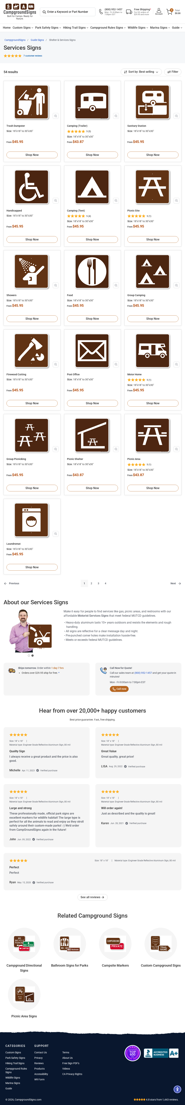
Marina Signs (158, 27)
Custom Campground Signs (161, 965)
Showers (11, 295)
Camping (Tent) (76, 210)
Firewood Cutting (16, 374)
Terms (65, 1052)
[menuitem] (7, 28)
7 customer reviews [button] (32, 56)
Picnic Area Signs (24, 1016)
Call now (121, 688)
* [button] (58, 672)
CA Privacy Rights (72, 1074)
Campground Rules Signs (106, 27)
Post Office (73, 374)
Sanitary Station (136, 125)
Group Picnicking (16, 459)
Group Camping (136, 295)
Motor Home (134, 374)
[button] (177, 1089)
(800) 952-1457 (143, 672)
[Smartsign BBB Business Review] (161, 1053)
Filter (175, 71)
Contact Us (40, 1052)
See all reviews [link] (91, 897)
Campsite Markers (115, 965)
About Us (67, 1057)
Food (70, 295)
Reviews (39, 1063)
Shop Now (32, 155)
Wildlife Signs (136, 27)
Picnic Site (133, 210)
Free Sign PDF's (70, 1063)
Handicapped (14, 210)
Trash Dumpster (16, 125)
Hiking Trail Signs (74, 27)
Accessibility (41, 1074)
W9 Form (39, 1079)
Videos (66, 1068)
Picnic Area (133, 459)
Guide (176, 27)
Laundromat (14, 543)
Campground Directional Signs (24, 968)
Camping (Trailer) (77, 125)
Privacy (38, 1057)
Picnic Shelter (75, 459)
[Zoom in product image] (56, 116)
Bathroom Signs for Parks (69, 965)
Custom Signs (22, 27)
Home (7, 27)
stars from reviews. (162, 1099)
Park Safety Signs (46, 27)
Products (39, 1068)
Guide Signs (37, 40)
